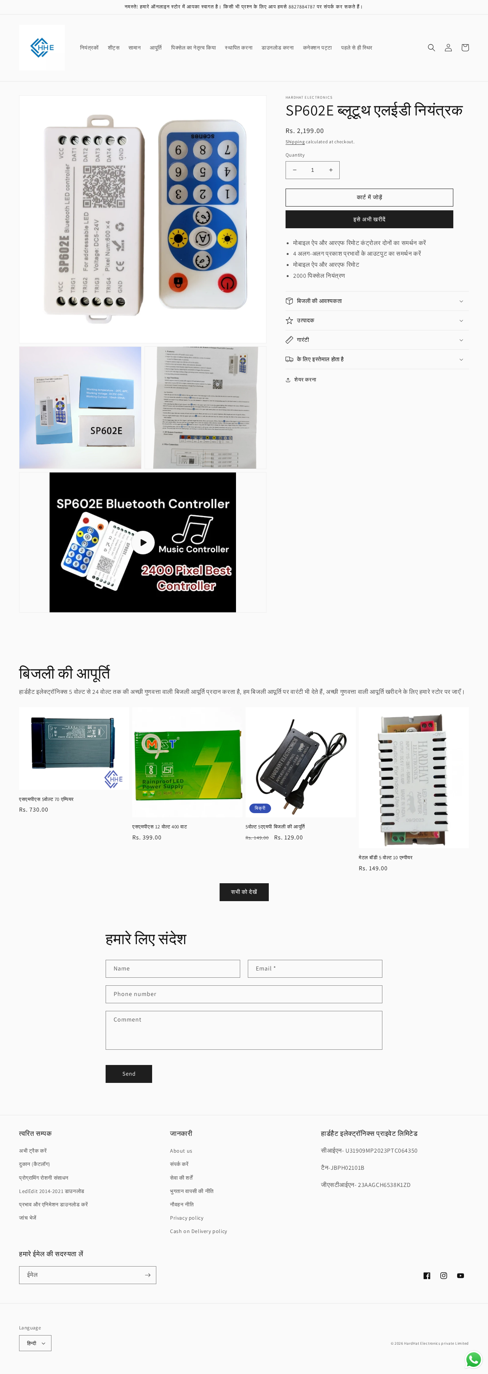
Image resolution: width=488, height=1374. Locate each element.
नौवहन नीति (182, 1204)
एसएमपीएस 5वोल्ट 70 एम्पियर (46, 799)
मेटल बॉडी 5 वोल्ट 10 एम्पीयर (386, 858)
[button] (431, 47)
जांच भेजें (28, 1217)
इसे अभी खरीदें (369, 219)
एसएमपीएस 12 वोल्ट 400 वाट (159, 827)
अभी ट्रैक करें (33, 1150)
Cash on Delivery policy (198, 1231)
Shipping (295, 141)
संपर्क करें (179, 1164)
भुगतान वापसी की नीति (192, 1191)
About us (181, 1150)
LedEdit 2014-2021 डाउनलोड (52, 1191)
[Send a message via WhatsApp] (473, 1359)
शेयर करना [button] (305, 379)
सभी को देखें (244, 891)
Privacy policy (186, 1217)
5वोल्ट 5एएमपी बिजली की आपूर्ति (275, 827)
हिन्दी (31, 1343)
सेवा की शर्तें (181, 1177)
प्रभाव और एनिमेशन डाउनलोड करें (53, 1204)
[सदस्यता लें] (147, 1275)
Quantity (295, 155)
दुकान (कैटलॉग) (34, 1164)
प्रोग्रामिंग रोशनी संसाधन (44, 1177)
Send (129, 1073)
